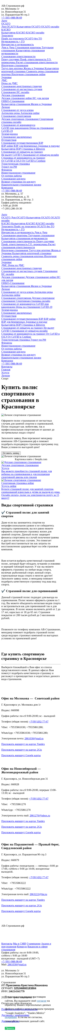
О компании (34, 943)
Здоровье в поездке (49, 145)
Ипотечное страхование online (28, 74)
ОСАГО (5, 23)
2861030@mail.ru (33, 738)
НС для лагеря (41, 98)
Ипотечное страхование (14, 65)
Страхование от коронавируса (18, 125)
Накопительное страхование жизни (21, 184)
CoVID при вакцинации (15, 128)
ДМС (4, 80)
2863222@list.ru (38, 894)
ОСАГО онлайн (50, 26)
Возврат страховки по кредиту (18, 181)
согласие (41, 1000)
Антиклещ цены (11, 113)
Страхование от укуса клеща (17, 110)
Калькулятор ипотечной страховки (31, 253)
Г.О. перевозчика (38, 244)
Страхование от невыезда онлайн (40, 154)
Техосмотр (7, 35)
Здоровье (6, 77)
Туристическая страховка (15, 163)
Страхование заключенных (16, 137)
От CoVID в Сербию (33, 160)
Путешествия (8, 140)
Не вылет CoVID (11, 154)
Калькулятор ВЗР (11, 148)
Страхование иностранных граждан (21, 86)
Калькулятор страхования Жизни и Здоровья (26, 104)
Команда (22, 946)
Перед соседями (10, 59)
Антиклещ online (30, 113)
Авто (4, 20)
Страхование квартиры (28, 47)
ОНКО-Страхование (12, 101)
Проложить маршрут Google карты (21, 755)
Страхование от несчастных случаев (21, 89)
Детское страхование (13, 95)
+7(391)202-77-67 (38, 721)
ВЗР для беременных (26, 145)
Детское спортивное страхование (20, 119)
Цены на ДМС (9, 83)
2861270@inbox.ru (40, 815)
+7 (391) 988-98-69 (11, 17)
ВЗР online (7, 145)
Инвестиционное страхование (18, 172)
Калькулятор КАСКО (13, 32)
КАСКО (6, 29)
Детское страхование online (17, 98)
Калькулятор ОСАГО (29, 26)
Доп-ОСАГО (9, 26)
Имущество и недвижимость (17, 44)
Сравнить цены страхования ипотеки (22, 256)
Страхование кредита (13, 178)
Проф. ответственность (33, 59)
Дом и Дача (8, 47)
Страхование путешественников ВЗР (22, 143)
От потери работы (11, 175)
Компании (7, 187)
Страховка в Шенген (33, 148)
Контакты (6, 366)
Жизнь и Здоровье (34, 68)
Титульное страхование (41, 235)
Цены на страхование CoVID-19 (34, 307)
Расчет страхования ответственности (37, 62)
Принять (10, 1028)
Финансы (6, 169)
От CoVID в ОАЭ (11, 160)
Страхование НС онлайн (15, 92)
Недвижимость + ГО (13, 41)
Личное (5, 107)
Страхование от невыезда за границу (22, 151)
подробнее (11, 1017)
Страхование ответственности (18, 56)
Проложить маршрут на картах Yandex (23, 744)
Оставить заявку (11, 453)
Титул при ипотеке (12, 68)
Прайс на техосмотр (12, 38)
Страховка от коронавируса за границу (23, 157)
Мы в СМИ (19, 943)
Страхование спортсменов (16, 116)
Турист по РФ (9, 166)
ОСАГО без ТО (33, 38)
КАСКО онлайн (35, 32)
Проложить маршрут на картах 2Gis (21, 749)
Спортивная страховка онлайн (33, 301)
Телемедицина (9, 134)
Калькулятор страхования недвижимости (24, 238)
